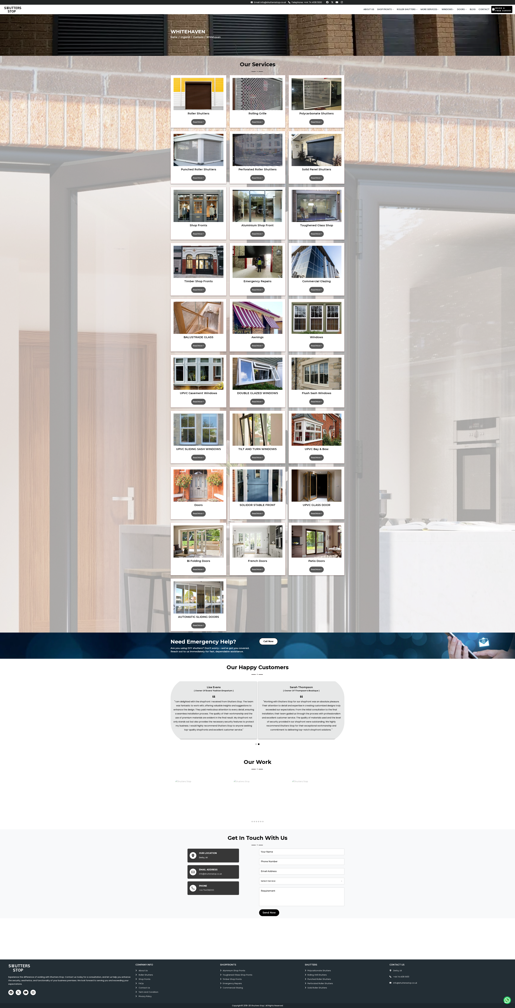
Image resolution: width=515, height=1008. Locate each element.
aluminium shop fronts (234, 970)
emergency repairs (232, 983)
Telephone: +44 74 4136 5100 (306, 2)
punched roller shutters (319, 979)
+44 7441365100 (206, 890)
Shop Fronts (144, 979)
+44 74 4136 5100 (401, 976)
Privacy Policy (145, 996)
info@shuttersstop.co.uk (210, 874)
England (185, 37)
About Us (143, 970)
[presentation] (172, 797)
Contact (484, 9)
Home (174, 37)
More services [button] (429, 9)
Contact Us (144, 987)
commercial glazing (233, 987)
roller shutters (146, 974)
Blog (473, 9)
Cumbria (198, 37)
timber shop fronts (232, 979)
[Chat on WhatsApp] (507, 1000)
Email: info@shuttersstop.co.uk (269, 2)
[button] (385, 9)
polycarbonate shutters (319, 970)
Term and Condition (148, 992)
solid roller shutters (317, 987)
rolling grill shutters (317, 974)
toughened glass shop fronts (237, 974)
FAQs (141, 983)
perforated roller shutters (320, 983)
